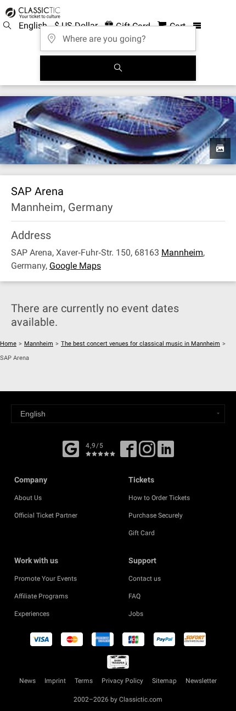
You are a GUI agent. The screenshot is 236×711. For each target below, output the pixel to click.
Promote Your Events (45, 578)
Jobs (135, 614)
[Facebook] (71, 448)
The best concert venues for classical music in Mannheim (140, 343)
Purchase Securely (155, 515)
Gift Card (141, 533)
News (27, 681)
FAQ (134, 596)
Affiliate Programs (41, 596)
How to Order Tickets (159, 498)
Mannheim (182, 252)
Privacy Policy (122, 681)
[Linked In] (166, 453)
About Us (28, 498)
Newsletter (201, 681)
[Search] (118, 68)
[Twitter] (147, 453)
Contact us (144, 578)
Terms (84, 681)
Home (8, 343)
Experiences (31, 614)
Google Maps (75, 265)
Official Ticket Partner (45, 515)
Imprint (55, 681)
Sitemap (164, 681)
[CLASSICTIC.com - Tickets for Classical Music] (31, 12)
